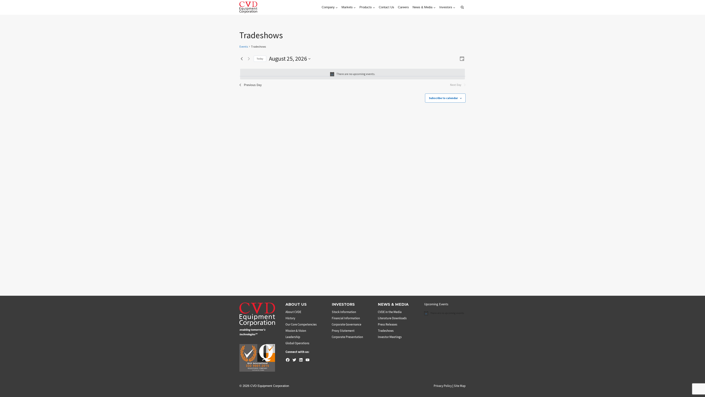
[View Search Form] (462, 7)
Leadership (292, 337)
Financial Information (346, 318)
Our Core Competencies (301, 324)
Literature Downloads (392, 318)
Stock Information (344, 312)
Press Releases (387, 324)
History (290, 318)
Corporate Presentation (347, 337)
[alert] (352, 74)
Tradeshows (386, 331)
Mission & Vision (295, 331)
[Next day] (249, 59)
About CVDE (293, 312)
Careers (403, 7)
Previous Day (253, 85)
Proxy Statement (343, 331)
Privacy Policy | (444, 386)
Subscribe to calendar (443, 98)
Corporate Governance (346, 324)
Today (260, 58)
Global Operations (297, 343)
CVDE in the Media (390, 312)
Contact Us (386, 7)
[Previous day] (241, 59)
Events (243, 46)
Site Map (460, 386)
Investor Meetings (390, 337)
